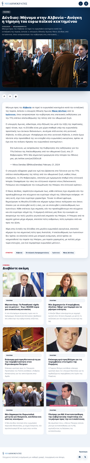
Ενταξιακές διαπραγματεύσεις (37, 253)
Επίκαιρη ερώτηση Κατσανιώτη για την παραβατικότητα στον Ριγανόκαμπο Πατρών (22, 361)
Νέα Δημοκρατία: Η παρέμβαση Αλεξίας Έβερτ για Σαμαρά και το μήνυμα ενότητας (65, 306)
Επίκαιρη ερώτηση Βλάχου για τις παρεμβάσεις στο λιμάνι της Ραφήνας (65, 361)
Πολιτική (6, 12)
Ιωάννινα (10, 114)
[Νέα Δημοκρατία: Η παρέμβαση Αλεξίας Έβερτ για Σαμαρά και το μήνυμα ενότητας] (66, 284)
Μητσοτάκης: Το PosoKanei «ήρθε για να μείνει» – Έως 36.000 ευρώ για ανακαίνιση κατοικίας (22, 306)
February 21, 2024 (51, 164)
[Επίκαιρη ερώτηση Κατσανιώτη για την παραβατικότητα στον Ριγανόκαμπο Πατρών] (23, 339)
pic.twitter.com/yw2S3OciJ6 (28, 158)
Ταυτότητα (83, 452)
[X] (85, 457)
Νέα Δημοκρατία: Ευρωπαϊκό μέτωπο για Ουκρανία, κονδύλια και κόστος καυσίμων (23, 416)
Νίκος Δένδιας (59, 111)
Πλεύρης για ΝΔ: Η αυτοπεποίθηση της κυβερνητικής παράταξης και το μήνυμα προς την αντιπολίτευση (66, 416)
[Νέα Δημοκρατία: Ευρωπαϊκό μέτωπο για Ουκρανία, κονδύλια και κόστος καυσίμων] (23, 394)
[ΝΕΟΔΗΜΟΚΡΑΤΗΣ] (14, 4)
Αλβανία (27, 107)
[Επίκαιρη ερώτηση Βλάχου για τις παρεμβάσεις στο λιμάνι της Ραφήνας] (66, 339)
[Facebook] (79, 457)
